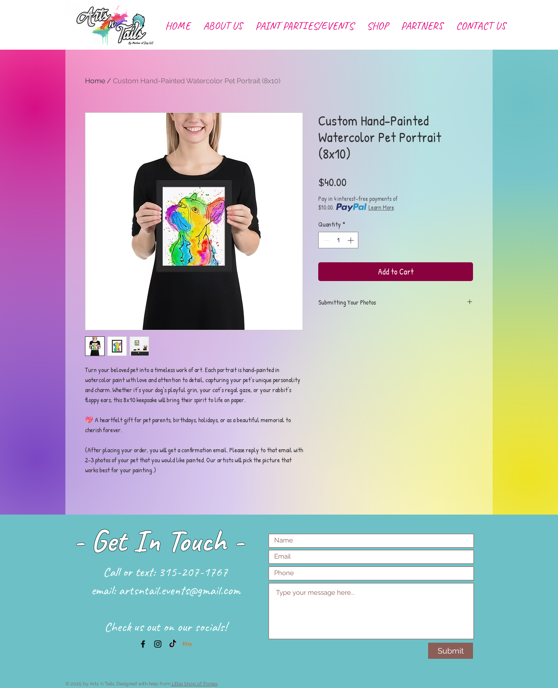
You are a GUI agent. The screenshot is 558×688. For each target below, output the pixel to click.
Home (95, 81)
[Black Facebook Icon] (143, 644)
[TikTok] (172, 644)
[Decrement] (325, 240)
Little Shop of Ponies (194, 684)
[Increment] (351, 240)
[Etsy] (187, 644)
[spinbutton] (338, 240)
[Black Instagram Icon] (158, 644)
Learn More (381, 207)
